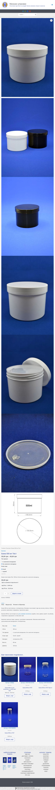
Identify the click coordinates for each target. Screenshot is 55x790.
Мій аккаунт (27, 762)
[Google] (27, 11)
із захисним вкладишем (9, 561)
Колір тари (4, 566)
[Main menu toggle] (52, 4)
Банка (14, 625)
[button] (51, 20)
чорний (5, 571)
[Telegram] (23, 11)
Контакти (27, 758)
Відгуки (27, 754)
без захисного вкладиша (9, 564)
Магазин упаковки (18, 4)
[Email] (30, 11)
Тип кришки (4, 559)
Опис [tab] (2, 604)
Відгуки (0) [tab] (9, 604)
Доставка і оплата (27, 756)
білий (4, 569)
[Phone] (32, 11)
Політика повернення (27, 773)
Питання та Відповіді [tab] (19, 604)
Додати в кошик (16, 593)
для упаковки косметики (24, 613)
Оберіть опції (9, 695)
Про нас (27, 775)
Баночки (8, 548)
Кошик (27, 760)
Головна (3, 548)
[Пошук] (36, 14)
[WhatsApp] (25, 11)
